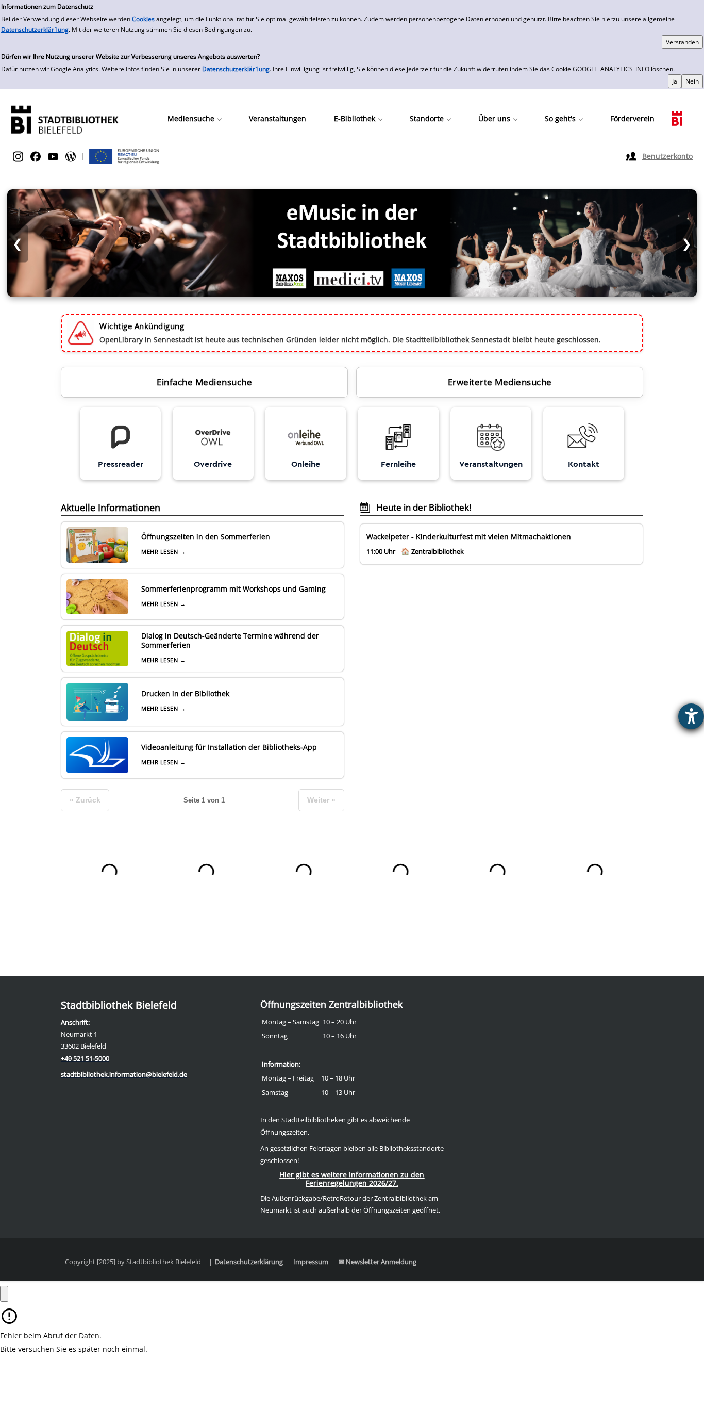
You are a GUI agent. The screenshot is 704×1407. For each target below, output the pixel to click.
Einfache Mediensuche (204, 382)
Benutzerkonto (667, 156)
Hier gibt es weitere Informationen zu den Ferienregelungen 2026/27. (351, 1179)
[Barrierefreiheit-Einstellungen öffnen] (691, 716)
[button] (194, 118)
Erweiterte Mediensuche (500, 382)
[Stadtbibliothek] (64, 118)
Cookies (143, 19)
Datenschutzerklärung (249, 1261)
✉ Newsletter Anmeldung (377, 1261)
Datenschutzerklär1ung (35, 30)
